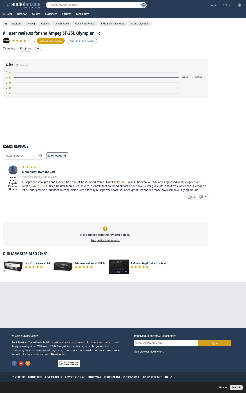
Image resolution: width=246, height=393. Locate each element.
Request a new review (105, 240)
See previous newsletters (149, 351)
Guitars (45, 23)
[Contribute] (38, 48)
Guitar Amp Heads (84, 23)
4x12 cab (119, 182)
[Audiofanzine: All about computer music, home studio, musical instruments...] (22, 5)
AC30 (41, 186)
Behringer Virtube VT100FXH (90, 263)
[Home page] (5, 23)
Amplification (62, 23)
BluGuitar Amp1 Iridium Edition (148, 263)
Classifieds (51, 14)
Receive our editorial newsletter (155, 336)
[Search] (143, 5)
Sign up (215, 343)
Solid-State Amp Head (112, 23)
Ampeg (31, 23)
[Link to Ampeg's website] (97, 33)
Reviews (22, 14)
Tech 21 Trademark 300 (37, 263)
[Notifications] (239, 5)
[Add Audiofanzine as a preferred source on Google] (69, 363)
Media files (82, 14)
